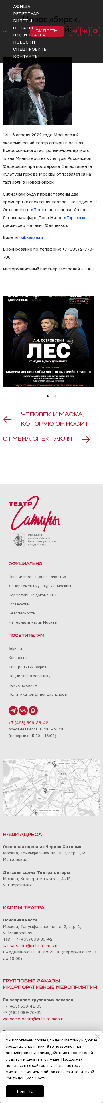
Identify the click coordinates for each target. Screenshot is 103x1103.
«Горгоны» (75, 217)
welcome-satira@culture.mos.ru (34, 1018)
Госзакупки (19, 604)
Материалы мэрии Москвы (33, 622)
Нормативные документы (32, 595)
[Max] (95, 31)
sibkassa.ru (32, 237)
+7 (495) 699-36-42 (28, 722)
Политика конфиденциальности (39, 694)
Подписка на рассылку (29, 675)
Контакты (18, 657)
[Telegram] (74, 31)
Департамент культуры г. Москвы (40, 585)
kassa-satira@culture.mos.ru (31, 945)
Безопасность (22, 613)
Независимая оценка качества (37, 576)
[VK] (85, 31)
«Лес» (37, 209)
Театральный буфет (28, 666)
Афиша (15, 648)
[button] (48, 396)
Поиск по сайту (23, 685)
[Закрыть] (97, 1036)
